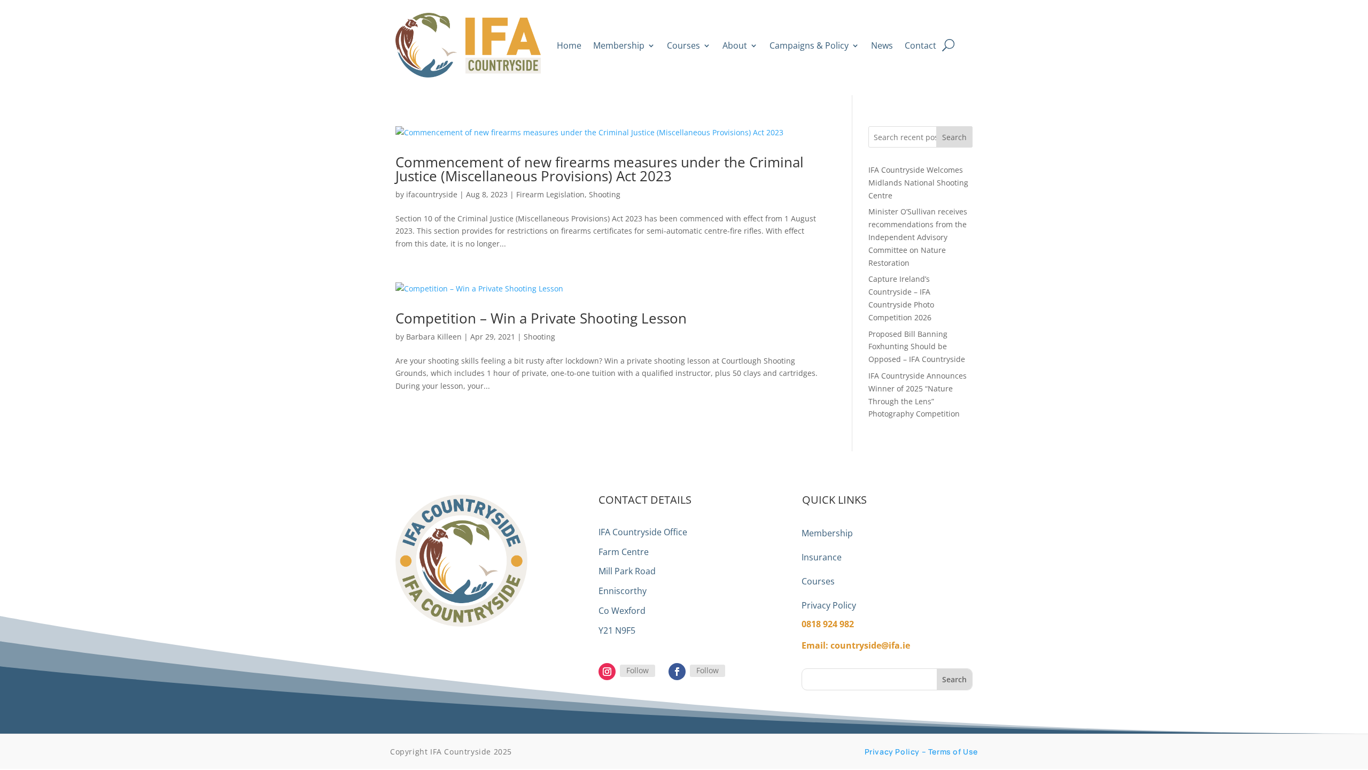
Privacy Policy (829, 605)
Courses (683, 45)
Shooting (604, 194)
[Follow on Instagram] (607, 671)
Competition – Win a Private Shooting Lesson (541, 318)
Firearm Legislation (550, 194)
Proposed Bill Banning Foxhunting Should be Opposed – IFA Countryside (916, 347)
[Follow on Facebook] (677, 671)
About (734, 45)
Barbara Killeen (434, 337)
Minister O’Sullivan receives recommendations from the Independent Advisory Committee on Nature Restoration (917, 236)
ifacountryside (431, 194)
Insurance (822, 557)
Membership (618, 45)
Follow (637, 670)
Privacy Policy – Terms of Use (921, 751)
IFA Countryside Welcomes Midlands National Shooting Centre (918, 183)
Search (954, 137)
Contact (920, 45)
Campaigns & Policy (809, 45)
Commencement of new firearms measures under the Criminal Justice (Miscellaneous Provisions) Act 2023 (599, 169)
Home (569, 45)
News (882, 45)
